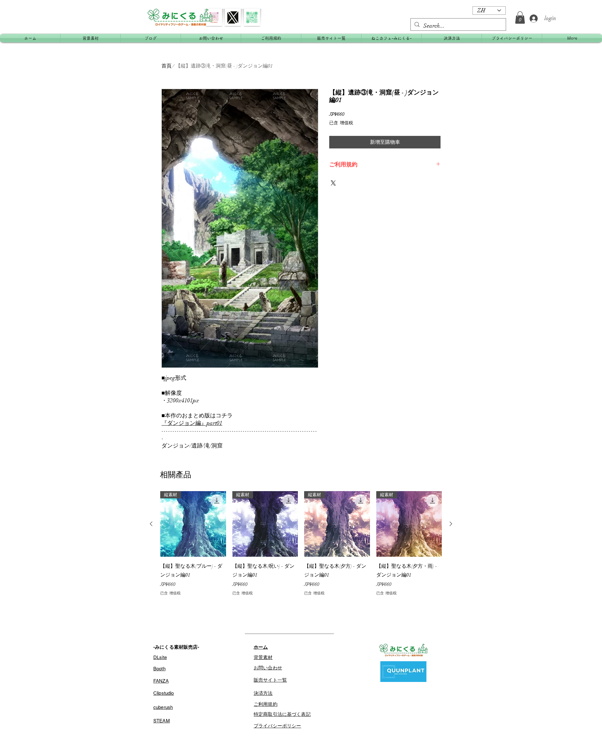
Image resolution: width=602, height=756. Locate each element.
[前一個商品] (151, 524)
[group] (301, 543)
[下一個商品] (451, 524)
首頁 (166, 66)
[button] (520, 17)
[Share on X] (333, 183)
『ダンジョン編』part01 (191, 423)
